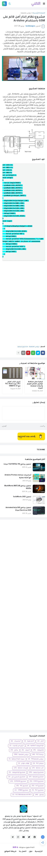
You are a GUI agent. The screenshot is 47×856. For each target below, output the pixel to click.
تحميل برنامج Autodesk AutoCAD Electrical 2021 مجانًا (18, 509)
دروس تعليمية (26, 13)
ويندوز (39, 795)
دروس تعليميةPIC (35, 759)
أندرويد (26, 750)
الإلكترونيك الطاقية (35, 746)
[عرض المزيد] (18, 353)
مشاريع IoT (37, 786)
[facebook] (34, 837)
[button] (44, 4)
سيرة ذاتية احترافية (16, 759)
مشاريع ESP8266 (18, 781)
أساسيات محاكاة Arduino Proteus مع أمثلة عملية (18, 476)
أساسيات (15, 741)
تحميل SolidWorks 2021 (22, 497)
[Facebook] (43, 353)
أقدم (4, 426)
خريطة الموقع (10, 851)
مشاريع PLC (37, 790)
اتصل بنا (22, 851)
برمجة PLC (37, 754)
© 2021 (15, 847)
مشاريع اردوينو (23, 347)
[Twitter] (38, 353)
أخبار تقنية (29, 741)
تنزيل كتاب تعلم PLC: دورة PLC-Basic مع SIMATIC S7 (12, 384)
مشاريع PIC (22, 786)
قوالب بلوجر (23, 763)
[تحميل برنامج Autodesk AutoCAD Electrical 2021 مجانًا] (39, 510)
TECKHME (41, 450)
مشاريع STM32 (21, 790)
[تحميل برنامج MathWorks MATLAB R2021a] (39, 489)
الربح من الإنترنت (17, 746)
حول (30, 851)
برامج (14, 750)
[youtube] (23, 837)
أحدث (42, 426)
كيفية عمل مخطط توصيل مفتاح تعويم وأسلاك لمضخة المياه (35, 385)
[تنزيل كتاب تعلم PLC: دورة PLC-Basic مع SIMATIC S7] (12, 373)
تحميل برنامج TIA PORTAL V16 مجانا (17, 464)
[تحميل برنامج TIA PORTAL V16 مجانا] (39, 467)
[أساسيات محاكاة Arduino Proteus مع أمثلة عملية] (39, 478)
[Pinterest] (28, 353)
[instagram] (18, 837)
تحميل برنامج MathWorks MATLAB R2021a (17, 487)
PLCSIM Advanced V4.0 (21, 795)
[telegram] (12, 837)
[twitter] (29, 837)
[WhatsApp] (33, 353)
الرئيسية (38, 851)
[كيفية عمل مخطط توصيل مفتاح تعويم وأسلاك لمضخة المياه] (35, 373)
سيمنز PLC (38, 763)
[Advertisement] (23, 625)
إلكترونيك (38, 750)
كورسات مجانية (21, 768)
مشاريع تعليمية (36, 777)
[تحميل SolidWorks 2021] (39, 500)
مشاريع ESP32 (36, 781)
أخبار (40, 741)
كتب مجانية (37, 768)
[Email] (23, 353)
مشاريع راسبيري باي (16, 777)
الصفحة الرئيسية (39, 13)
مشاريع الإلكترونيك (17, 772)
